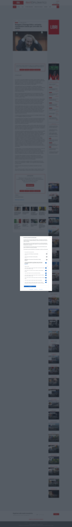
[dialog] (36, 263)
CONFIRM (30, 286)
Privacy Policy (41, 289)
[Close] (50, 238)
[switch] (46, 253)
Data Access (36, 289)
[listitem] (36, 252)
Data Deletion (31, 289)
